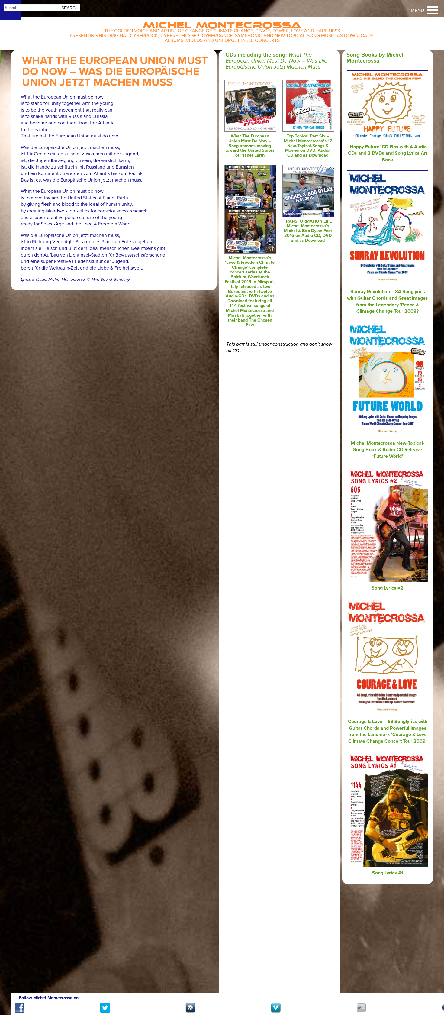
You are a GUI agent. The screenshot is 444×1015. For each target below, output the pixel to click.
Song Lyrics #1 (387, 873)
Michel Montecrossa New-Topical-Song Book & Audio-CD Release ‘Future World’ (387, 449)
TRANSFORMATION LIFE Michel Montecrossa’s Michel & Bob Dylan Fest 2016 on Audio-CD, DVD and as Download (308, 231)
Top (432, 993)
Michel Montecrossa (222, 23)
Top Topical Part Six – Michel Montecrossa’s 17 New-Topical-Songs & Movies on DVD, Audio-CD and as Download (308, 146)
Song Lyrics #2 (388, 588)
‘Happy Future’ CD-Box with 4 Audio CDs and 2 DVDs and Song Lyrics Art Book (387, 153)
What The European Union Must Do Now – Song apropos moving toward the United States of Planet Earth (250, 146)
